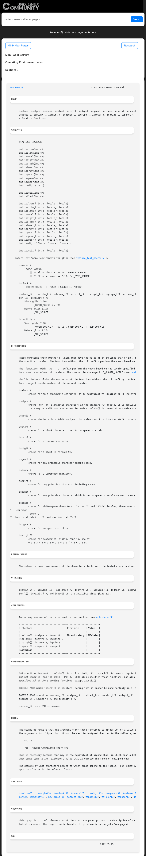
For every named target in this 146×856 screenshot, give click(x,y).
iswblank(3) (61, 793)
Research (130, 45)
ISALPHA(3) (16, 87)
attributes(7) (104, 617)
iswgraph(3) (113, 793)
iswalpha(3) (43, 793)
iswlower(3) (130, 793)
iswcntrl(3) (78, 793)
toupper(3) (124, 797)
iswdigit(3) (95, 793)
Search (137, 19)
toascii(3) (92, 797)
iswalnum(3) (26, 793)
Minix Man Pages (18, 45)
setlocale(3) (75, 797)
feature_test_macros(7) (91, 258)
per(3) (23, 797)
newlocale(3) (56, 797)
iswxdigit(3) (38, 797)
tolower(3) (108, 797)
